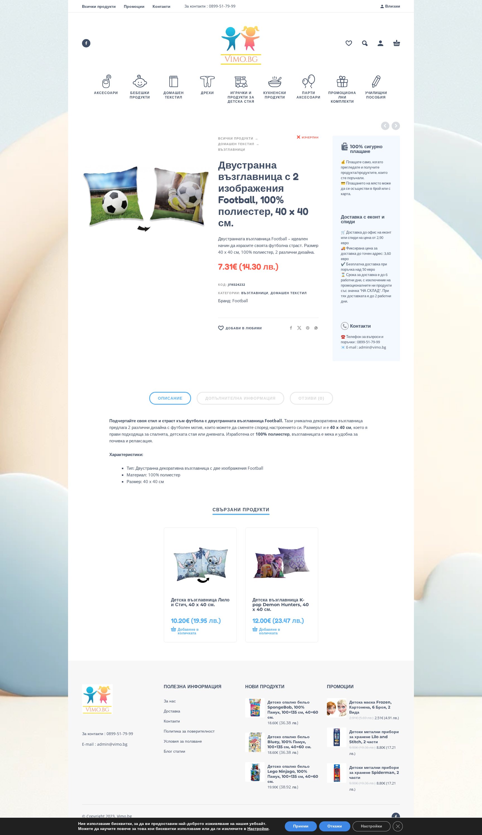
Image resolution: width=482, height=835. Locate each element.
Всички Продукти (235, 138)
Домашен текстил (236, 144)
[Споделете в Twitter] (297, 327)
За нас (170, 701)
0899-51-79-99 (221, 6)
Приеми (301, 826)
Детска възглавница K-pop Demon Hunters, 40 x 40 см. (280, 604)
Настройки (258, 828)
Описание (170, 398)
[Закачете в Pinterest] (306, 327)
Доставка (172, 711)
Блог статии (174, 751)
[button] (365, 43)
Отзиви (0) (311, 398)
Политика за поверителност (189, 731)
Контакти (161, 6)
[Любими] (349, 43)
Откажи (334, 826)
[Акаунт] (380, 43)
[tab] (170, 399)
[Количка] (396, 43)
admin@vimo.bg (112, 744)
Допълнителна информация (240, 398)
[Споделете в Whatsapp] (314, 327)
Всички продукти (99, 6)
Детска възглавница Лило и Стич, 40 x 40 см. (200, 602)
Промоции (134, 6)
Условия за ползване (183, 741)
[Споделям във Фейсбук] (289, 327)
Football (240, 300)
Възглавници (231, 149)
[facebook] (86, 43)
